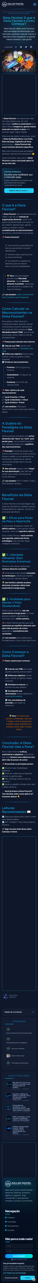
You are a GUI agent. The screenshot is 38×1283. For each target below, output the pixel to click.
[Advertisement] (19, 94)
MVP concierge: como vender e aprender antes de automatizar (21, 1118)
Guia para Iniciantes (18, 1048)
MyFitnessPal (16, 696)
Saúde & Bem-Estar (12, 12)
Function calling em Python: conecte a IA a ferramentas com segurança (21, 1096)
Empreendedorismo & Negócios (16, 1042)
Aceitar (27, 1278)
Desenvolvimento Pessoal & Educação (19, 1033)
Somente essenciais (11, 1278)
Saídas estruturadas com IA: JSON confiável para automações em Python (21, 1130)
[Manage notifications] (33, 1279)
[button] (35, 4)
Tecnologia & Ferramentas (20, 1063)
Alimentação (21, 12)
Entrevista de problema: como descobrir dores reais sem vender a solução (21, 1107)
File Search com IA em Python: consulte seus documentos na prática (21, 1084)
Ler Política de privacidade (14, 1273)
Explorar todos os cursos (19, 190)
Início (3, 12)
